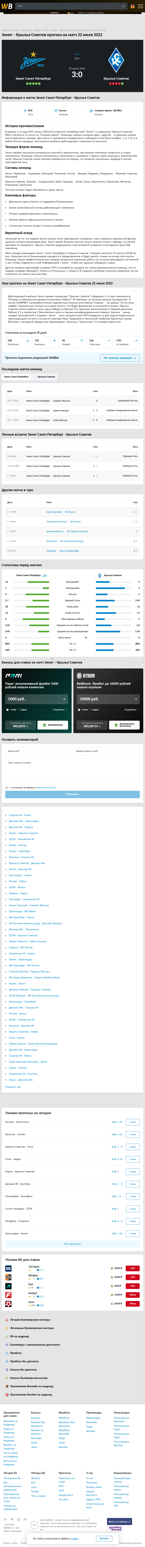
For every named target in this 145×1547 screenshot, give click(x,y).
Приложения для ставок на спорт (12, 1498)
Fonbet (32, 1293)
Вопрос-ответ (94, 1487)
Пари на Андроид (9, 1431)
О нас (89, 1478)
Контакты (92, 1482)
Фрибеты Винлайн (64, 1432)
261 (42, 1287)
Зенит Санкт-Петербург (16, 377)
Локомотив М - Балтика (23, 1074)
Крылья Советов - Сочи (19, 1146)
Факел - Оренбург (19, 851)
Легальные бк (12, 1478)
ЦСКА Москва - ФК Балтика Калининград (34, 995)
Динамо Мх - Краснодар (24, 821)
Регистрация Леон (121, 1435)
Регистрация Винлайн (121, 1420)
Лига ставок (38, 1496)
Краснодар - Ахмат (20, 875)
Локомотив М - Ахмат (22, 953)
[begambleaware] (119, 1521)
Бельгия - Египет (15, 1134)
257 (42, 1279)
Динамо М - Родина (21, 827)
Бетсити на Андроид (10, 1463)
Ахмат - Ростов (18, 845)
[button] (136, 662)
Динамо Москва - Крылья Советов (30, 989)
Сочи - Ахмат (17, 1037)
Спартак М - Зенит (20, 815)
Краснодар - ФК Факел (22, 911)
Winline (33, 1275)
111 (42, 1296)
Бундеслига (66, 1495)
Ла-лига (63, 1499)
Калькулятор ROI (121, 1504)
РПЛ (77, 54)
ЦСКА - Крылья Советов (23, 935)
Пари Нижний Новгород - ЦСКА (28, 1061)
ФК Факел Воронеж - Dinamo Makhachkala (34, 977)
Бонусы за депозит (37, 1432)
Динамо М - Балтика (17, 1184)
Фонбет (63, 1447)
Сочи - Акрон (13, 1159)
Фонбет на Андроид (10, 1447)
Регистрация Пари (121, 1428)
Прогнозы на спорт (66, 1480)
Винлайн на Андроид (11, 1423)
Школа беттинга (91, 1493)
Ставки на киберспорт (10, 1507)
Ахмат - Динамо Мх (21, 1080)
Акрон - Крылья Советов (23, 833)
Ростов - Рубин (18, 881)
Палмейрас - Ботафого (18, 1196)
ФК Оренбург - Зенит (21, 917)
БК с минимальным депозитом (12, 1486)
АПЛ (61, 1490)
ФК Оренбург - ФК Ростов (24, 965)
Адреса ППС (93, 1499)
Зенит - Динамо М (20, 869)
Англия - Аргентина (17, 1122)
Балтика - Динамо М (21, 1025)
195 (42, 1305)
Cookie (74, 1538)
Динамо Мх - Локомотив (24, 929)
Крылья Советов (46, 377)
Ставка (133, 1122)
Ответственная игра (94, 1506)
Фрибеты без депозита (24, 1361)
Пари (34, 1442)
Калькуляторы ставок (122, 1480)
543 (42, 1270)
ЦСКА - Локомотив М (21, 839)
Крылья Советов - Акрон (23, 1031)
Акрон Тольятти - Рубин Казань (28, 941)
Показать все (13, 1087)
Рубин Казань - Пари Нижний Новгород (33, 1043)
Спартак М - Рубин (20, 1055)
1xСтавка (33, 1266)
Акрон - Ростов (18, 1067)
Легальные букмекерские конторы (32, 1328)
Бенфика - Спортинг (17, 1221)
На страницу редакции (118, 358)
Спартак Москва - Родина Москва (29, 971)
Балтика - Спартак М (21, 857)
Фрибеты (16, 1353)
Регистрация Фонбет (121, 1443)
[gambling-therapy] (115, 1528)
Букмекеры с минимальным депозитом (35, 1344)
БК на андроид (19, 1336)
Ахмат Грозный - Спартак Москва (29, 905)
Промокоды (93, 1418)
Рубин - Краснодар (20, 959)
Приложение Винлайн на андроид (31, 1386)
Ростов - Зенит (17, 1013)
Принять (104, 1538)
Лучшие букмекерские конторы (30, 1320)
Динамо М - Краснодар (23, 1049)
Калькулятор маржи (121, 1496)
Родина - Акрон (18, 893)
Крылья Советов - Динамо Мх (27, 863)
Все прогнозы (72, 1244)
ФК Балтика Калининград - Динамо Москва (35, 923)
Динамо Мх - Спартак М (23, 1007)
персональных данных (46, 788)
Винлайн (36, 1438)
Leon (31, 1302)
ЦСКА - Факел (17, 887)
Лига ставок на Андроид (11, 1455)
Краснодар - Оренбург (22, 1001)
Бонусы (35, 1418)
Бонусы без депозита (23, 1369)
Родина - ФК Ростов (21, 947)
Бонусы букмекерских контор (29, 1378)
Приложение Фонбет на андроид (31, 1394)
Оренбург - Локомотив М (24, 899)
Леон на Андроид (9, 1439)
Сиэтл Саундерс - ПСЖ (18, 1208)
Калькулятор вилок (121, 1488)
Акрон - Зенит (17, 983)
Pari (30, 1284)
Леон (34, 1447)
